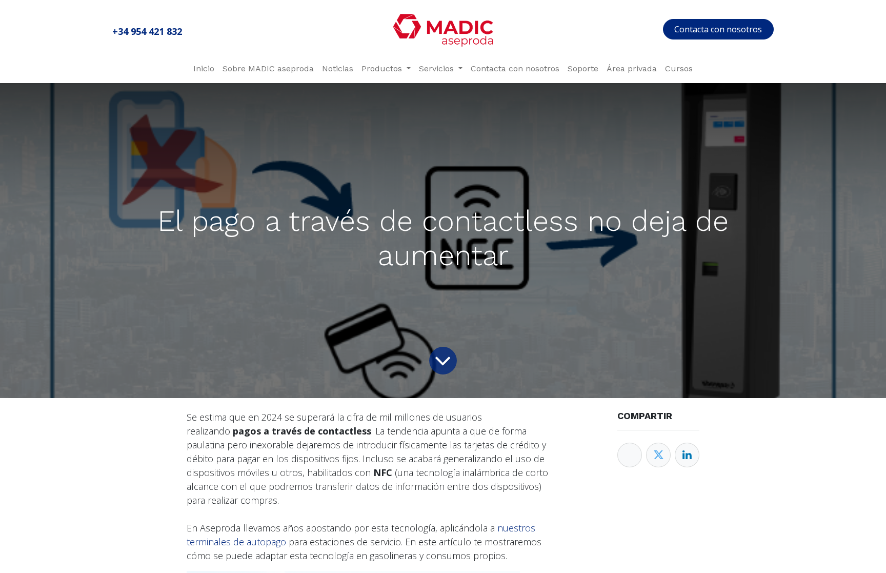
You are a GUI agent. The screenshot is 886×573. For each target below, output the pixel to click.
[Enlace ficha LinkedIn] (687, 455)
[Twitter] (658, 455)
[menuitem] (203, 68)
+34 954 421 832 (147, 31)
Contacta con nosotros (718, 29)
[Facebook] (629, 455)
